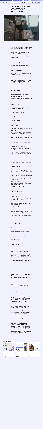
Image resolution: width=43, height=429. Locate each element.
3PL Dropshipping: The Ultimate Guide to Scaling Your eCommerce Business (34, 353)
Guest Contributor (13, 13)
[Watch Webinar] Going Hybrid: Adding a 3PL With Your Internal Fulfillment (21, 353)
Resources (22, 2)
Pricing (28, 2)
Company (25, 2)
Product (18, 2)
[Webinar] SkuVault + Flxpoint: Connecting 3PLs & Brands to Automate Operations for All (8, 354)
